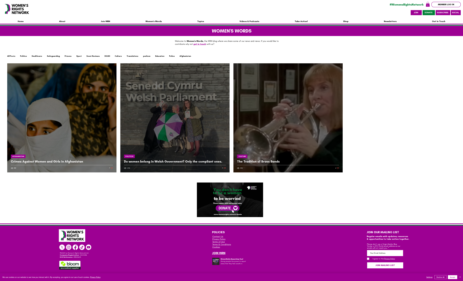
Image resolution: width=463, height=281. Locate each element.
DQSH (107, 56)
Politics (23, 56)
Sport (79, 56)
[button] (428, 4)
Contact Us (217, 236)
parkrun (146, 56)
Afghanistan (185, 56)
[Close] (460, 277)
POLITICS (129, 156)
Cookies (216, 247)
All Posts (11, 56)
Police (172, 56)
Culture (118, 56)
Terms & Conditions (221, 244)
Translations (132, 56)
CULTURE (242, 156)
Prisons (68, 56)
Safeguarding (53, 56)
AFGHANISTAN (18, 156)
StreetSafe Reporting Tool (232, 259)
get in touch (199, 44)
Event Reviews (93, 56)
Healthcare (37, 56)
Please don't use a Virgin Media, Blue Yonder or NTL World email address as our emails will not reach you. (383, 246)
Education (159, 56)
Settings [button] (429, 277)
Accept (452, 277)
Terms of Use (218, 241)
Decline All (440, 277)
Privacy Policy (219, 239)
